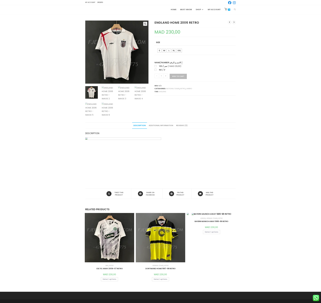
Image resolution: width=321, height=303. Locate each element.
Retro (182, 88)
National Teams (173, 88)
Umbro (189, 88)
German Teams (158, 265)
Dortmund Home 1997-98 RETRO (160, 268)
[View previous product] (229, 22)
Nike (106, 265)
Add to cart (178, 76)
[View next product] (234, 22)
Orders (100, 2)
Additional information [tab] (161, 125)
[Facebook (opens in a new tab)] (229, 2)
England (162, 91)
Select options (109, 279)
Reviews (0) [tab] (182, 125)
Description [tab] (139, 125)
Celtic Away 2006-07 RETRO (109, 268)
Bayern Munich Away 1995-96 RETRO (211, 221)
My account (90, 2)
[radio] (159, 50)
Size (158, 42)
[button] (145, 24)
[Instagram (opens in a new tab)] (234, 2)
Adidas (203, 218)
